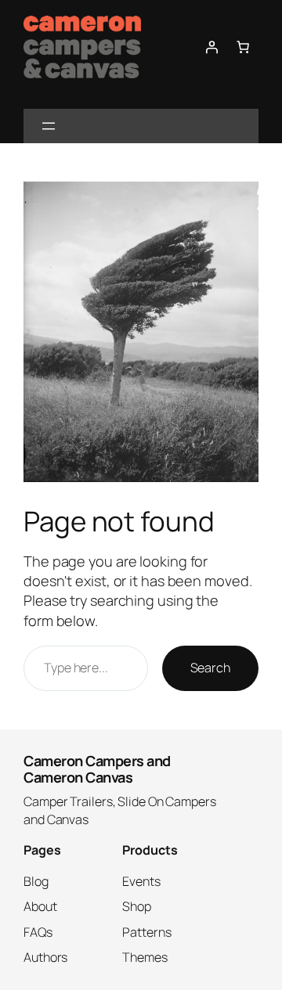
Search (210, 667)
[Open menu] (48, 126)
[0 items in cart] (242, 47)
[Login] (211, 47)
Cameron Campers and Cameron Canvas (97, 768)
